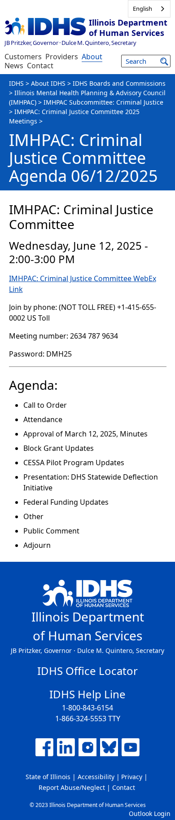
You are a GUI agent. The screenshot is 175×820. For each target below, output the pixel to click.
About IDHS (48, 83)
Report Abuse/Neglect (72, 787)
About (92, 57)
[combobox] (149, 9)
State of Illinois (48, 776)
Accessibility (96, 776)
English (142, 8)
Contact (40, 66)
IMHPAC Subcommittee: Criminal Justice (103, 102)
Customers (23, 57)
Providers (61, 57)
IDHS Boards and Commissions (119, 83)
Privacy (131, 776)
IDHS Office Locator (87, 670)
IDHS (16, 83)
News (13, 66)
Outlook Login (150, 813)
